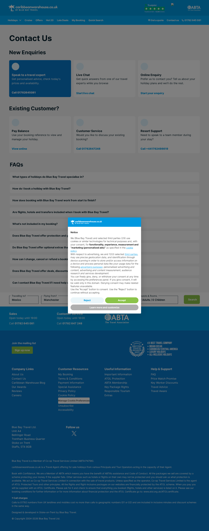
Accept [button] (122, 300)
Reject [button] (87, 300)
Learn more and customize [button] (104, 307)
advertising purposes (91, 267)
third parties (131, 254)
